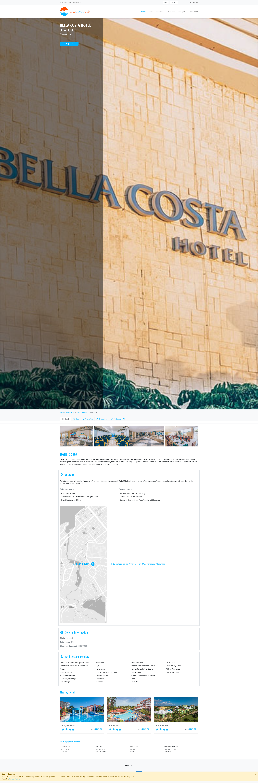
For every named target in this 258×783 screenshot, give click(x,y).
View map (81, 564)
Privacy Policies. (15, 779)
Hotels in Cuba (70, 412)
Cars (151, 11)
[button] (123, 418)
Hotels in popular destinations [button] (70, 742)
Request (69, 44)
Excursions (171, 11)
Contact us (77, 2)
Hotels (143, 11)
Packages (181, 11)
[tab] (65, 419)
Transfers (159, 11)
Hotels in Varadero (82, 412)
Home (62, 412)
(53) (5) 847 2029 (66, 2)
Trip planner (193, 11)
